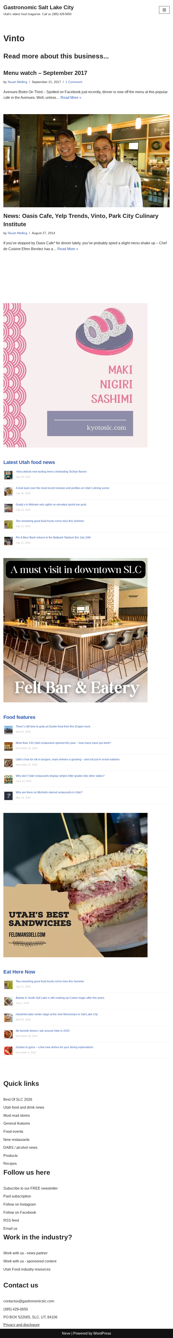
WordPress (102, 1333)
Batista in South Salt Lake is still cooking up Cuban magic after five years (60, 997)
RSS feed (11, 1220)
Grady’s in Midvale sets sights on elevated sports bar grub (51, 504)
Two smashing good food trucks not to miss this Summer (50, 521)
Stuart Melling (17, 82)
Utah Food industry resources (26, 1269)
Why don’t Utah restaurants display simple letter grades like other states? (60, 775)
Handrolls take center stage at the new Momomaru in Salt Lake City (57, 1014)
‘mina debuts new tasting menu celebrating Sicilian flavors (51, 471)
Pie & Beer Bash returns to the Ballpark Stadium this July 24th (53, 537)
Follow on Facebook (19, 1212)
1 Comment (74, 82)
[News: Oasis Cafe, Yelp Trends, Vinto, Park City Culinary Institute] (86, 160)
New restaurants (16, 1140)
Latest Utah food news (29, 462)
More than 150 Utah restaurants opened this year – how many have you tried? (63, 743)
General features (16, 1123)
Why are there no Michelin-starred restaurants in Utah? (49, 792)
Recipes (10, 1163)
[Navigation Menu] (164, 10)
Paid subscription (17, 1196)
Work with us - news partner (25, 1253)
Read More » (71, 97)
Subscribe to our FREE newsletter (30, 1188)
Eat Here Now (19, 972)
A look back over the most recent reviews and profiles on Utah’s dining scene (62, 488)
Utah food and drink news (23, 1107)
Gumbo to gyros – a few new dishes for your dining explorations (54, 1047)
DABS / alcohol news (20, 1147)
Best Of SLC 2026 (17, 1099)
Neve (66, 1333)
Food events (13, 1131)
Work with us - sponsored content (29, 1261)
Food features (19, 717)
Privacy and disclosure (21, 1325)
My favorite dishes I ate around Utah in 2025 (43, 1030)
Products (10, 1156)
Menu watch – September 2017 (45, 72)
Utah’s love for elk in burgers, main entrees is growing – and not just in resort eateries (68, 759)
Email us (10, 1228)
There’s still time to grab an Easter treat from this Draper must (53, 726)
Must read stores (16, 1115)
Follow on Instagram (19, 1204)
